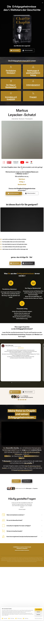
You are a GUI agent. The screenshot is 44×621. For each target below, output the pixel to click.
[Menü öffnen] (42, 2)
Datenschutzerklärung (38, 618)
